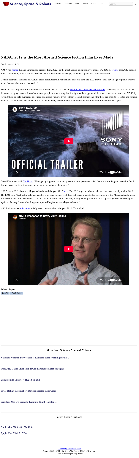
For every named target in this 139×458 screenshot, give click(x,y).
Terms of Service (63, 454)
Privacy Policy (77, 454)
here (66, 191)
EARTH (5, 293)
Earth (77, 4)
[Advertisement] (74, 28)
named (15, 69)
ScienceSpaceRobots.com (70, 449)
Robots (85, 4)
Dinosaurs (68, 4)
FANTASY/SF (16, 293)
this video (25, 208)
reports (115, 69)
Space (93, 4)
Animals (57, 4)
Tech (101, 4)
